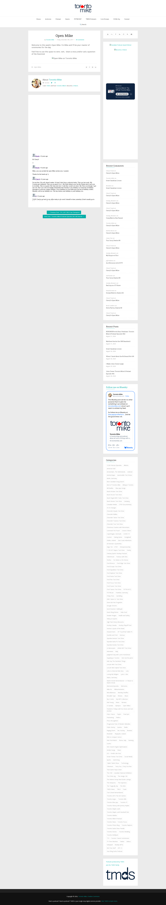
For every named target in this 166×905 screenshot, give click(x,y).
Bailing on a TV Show (113, 285)
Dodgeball (127, 537)
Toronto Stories (112, 832)
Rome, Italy (122, 740)
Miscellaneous (111, 692)
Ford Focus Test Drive (114, 583)
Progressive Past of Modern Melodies (118, 724)
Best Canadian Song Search (115, 482)
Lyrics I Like (124, 674)
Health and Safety (124, 615)
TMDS (48, 86)
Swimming (116, 760)
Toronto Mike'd (61, 86)
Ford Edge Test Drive (123, 563)
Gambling (119, 596)
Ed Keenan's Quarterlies (114, 544)
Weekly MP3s (119, 845)
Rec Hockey (121, 730)
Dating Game (118, 537)
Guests (67, 19)
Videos (129, 841)
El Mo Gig (117, 19)
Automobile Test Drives (124, 475)
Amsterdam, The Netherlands (116, 472)
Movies (120, 696)
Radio (126, 727)
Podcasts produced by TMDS (115, 862)
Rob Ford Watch (112, 740)
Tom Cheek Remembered (115, 792)
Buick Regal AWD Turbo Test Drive (118, 498)
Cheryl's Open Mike (112, 173)
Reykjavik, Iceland (120, 734)
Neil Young (110, 702)
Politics (118, 717)
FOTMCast (110, 593)
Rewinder (110, 734)
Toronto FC (123, 802)
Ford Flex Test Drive (113, 579)
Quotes (119, 727)
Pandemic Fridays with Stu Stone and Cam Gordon (120, 710)
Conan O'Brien (126, 531)
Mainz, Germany (112, 677)
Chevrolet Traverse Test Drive (116, 521)
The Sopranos (122, 783)
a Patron (75, 86)
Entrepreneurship (125, 547)
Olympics (118, 706)
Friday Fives (110, 596)
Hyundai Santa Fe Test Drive (115, 642)
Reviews (129, 730)
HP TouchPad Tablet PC (125, 632)
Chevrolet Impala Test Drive (115, 511)
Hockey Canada (112, 625)
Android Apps (111, 475)
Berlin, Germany (112, 478)
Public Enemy (111, 727)
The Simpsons (111, 783)
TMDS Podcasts (91, 19)
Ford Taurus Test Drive (114, 589)
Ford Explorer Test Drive (114, 573)
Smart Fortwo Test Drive (114, 757)
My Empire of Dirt (112, 255)
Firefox (109, 560)
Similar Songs (111, 750)
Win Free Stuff (111, 848)
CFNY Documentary (125, 504)
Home (39, 19)
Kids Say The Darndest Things (116, 661)
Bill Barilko (110, 488)
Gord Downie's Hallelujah (114, 609)
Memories (124, 686)
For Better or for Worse (120, 560)
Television (110, 766)
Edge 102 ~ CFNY (112, 547)
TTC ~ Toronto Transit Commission (118, 838)
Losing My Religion (113, 674)
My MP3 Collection (122, 699)
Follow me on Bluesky (116, 387)
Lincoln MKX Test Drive (114, 664)
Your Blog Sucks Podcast (114, 851)
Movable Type (111, 696)
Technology (124, 763)
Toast (124, 789)
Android (129, 472)
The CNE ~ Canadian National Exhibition (119, 773)
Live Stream (105, 19)
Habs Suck (124, 612)
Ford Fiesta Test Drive (114, 576)
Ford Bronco (111, 563)
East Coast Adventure (124, 540)
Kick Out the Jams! (127, 658)
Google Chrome (112, 606)
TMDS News (111, 789)
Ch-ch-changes (111, 508)
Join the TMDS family (112, 865)
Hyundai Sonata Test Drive (115, 645)
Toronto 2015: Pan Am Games (116, 796)
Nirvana (124, 702)
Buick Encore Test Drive (114, 495)
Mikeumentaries (119, 689)
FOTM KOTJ (127, 589)
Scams (109, 743)
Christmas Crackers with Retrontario (118, 527)
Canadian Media (112, 504)
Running (130, 740)
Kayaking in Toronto (113, 658)
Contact (126, 19)
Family (129, 550)
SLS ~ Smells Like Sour (114, 753)
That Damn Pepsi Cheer (114, 770)
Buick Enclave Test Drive (114, 491)
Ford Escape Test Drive (114, 566)
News (117, 702)
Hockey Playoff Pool (125, 625)
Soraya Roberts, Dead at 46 (115, 293)
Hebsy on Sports (112, 619)
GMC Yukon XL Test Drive (115, 599)
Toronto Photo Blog (113, 825)
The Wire (123, 786)
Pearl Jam (126, 714)
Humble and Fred (112, 635)
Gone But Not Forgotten (114, 602)
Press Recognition (112, 721)
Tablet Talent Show (113, 763)
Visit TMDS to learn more (109, 901)
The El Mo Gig (111, 776)
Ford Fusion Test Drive (114, 586)
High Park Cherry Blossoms (115, 622)
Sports (109, 760)
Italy (116, 651)
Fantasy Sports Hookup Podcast (117, 553)
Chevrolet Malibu (112, 514)
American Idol (111, 468)
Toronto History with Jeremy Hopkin (118, 805)
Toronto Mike (50, 40)
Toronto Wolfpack (112, 835)
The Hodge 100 (122, 776)
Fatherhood (110, 557)
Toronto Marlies (112, 815)
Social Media (128, 757)
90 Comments (80, 40)
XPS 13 (120, 848)
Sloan (119, 750)
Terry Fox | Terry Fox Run (123, 766)
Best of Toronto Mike (113, 485)
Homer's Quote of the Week (115, 628)
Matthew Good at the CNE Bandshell (118, 341)
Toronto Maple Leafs (113, 809)
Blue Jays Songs (120, 488)
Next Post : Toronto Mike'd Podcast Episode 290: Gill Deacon (63, 216)
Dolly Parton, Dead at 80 (114, 308)
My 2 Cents (110, 699)
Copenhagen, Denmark (114, 534)
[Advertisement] (122, 66)
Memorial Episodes (113, 686)
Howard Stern (111, 632)
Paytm (119, 714)
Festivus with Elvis (121, 557)
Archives (48, 19)
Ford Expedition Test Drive (115, 570)
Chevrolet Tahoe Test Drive (115, 517)
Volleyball (110, 845)
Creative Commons (94, 896)
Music (126, 696)
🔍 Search (83, 24)
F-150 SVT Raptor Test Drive (116, 550)
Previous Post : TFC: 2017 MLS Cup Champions (65, 212)
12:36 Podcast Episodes (114, 465)
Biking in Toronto (128, 485)
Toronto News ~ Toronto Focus (117, 822)
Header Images (111, 615)
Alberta (126, 465)
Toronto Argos (111, 799)
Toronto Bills (122, 799)
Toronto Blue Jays (112, 802)
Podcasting (110, 717)
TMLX (119, 789)
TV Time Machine (112, 841)
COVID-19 (126, 534)
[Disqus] (64, 125)
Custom (109, 537)
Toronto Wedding (124, 832)
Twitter (122, 841)
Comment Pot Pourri (113, 531)
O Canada (110, 706)
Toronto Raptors (127, 825)
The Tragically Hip (112, 786)
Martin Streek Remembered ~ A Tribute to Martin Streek (120, 682)
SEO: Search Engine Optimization (117, 747)
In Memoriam (111, 648)
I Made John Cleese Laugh (115, 364)
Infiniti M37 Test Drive (124, 648)
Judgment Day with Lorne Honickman (118, 655)
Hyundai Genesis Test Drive (115, 638)
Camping (126, 501)
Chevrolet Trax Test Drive (115, 524)
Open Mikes (37, 67)
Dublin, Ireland (111, 540)
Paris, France (111, 714)
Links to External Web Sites (115, 671)
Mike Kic (109, 689)
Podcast (58, 19)
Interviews (110, 651)
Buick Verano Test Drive (114, 501)
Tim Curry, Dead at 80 (113, 240)
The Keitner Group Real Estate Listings (119, 779)
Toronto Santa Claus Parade (115, 828)
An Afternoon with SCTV (114, 263)
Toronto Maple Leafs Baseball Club (118, 812)
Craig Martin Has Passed (114, 218)
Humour (122, 635)
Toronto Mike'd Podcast (114, 819)
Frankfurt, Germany (122, 593)
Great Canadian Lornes (114, 180)
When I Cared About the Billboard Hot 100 (120, 356)
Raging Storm (111, 730)
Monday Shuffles (123, 692)
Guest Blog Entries (112, 612)
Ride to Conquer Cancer (114, 737)
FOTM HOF (77, 19)
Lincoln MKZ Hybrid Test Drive (116, 668)
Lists (127, 671)
